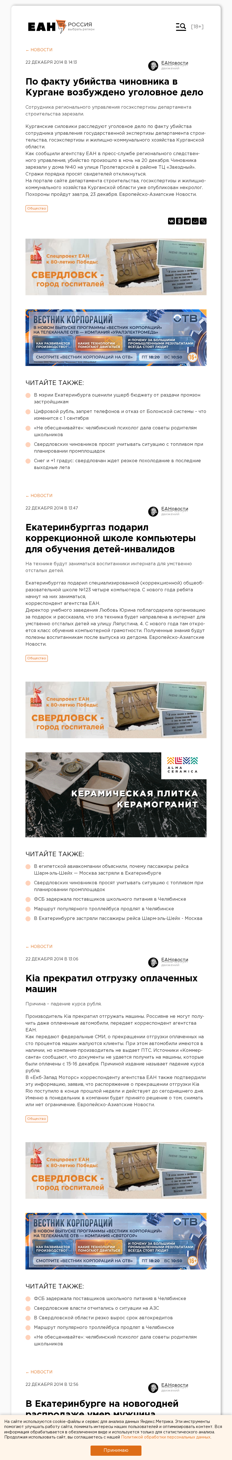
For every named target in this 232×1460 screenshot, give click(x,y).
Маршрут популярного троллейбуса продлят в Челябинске (104, 909)
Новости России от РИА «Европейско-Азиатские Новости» (47, 27)
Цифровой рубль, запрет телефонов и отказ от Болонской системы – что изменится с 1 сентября (120, 415)
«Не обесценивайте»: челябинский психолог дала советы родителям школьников (115, 431)
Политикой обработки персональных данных (165, 1437)
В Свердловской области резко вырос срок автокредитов (103, 1318)
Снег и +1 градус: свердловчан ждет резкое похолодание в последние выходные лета (117, 464)
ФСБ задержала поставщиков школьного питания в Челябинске (110, 899)
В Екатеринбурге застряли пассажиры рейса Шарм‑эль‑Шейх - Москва (118, 919)
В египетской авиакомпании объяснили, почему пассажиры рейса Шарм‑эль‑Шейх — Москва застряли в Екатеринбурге (111, 869)
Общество (36, 208)
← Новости (38, 50)
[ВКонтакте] (171, 221)
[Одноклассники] (179, 221)
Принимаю (116, 1450)
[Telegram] (187, 221)
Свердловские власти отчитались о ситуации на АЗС (96, 1308)
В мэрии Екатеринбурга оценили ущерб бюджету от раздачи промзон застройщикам (117, 398)
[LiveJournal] (203, 221)
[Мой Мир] (195, 221)
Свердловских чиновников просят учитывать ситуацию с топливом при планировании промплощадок (118, 447)
